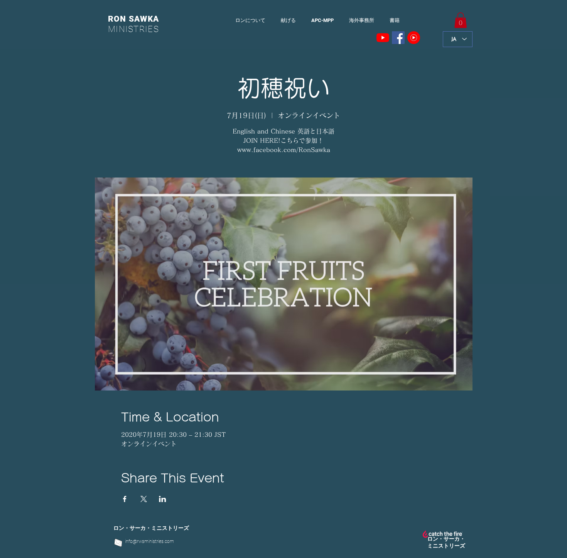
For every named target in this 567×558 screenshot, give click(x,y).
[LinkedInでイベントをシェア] (162, 499)
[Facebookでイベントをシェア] (124, 499)
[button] (460, 20)
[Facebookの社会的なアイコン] (398, 37)
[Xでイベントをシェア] (143, 499)
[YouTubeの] (382, 37)
